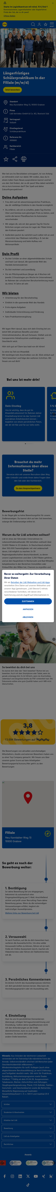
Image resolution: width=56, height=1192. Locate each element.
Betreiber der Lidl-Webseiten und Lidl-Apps (30, 582)
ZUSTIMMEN (28, 601)
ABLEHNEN (28, 617)
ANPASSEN (28, 609)
